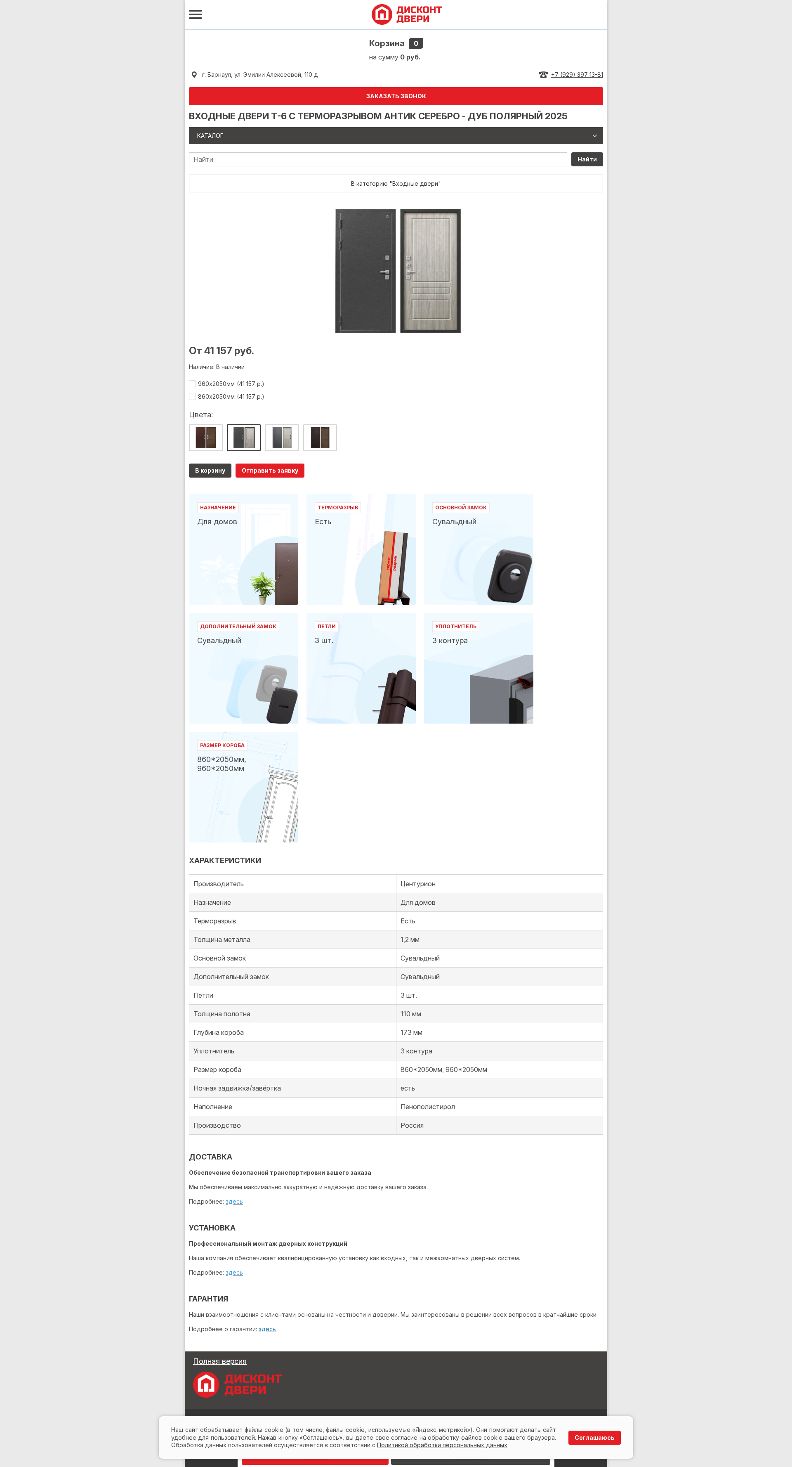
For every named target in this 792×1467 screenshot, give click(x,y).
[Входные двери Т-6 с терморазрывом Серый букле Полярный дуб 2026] (282, 437)
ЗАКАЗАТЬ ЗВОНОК (396, 95)
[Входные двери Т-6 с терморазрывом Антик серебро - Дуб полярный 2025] (244, 437)
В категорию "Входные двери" (396, 183)
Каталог (210, 135)
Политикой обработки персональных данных (442, 1444)
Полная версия (220, 1361)
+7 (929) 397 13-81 (577, 74)
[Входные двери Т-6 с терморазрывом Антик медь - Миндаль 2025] (206, 437)
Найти (587, 159)
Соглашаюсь (595, 1437)
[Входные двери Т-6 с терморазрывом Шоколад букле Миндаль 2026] (320, 437)
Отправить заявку (270, 470)
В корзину (210, 470)
